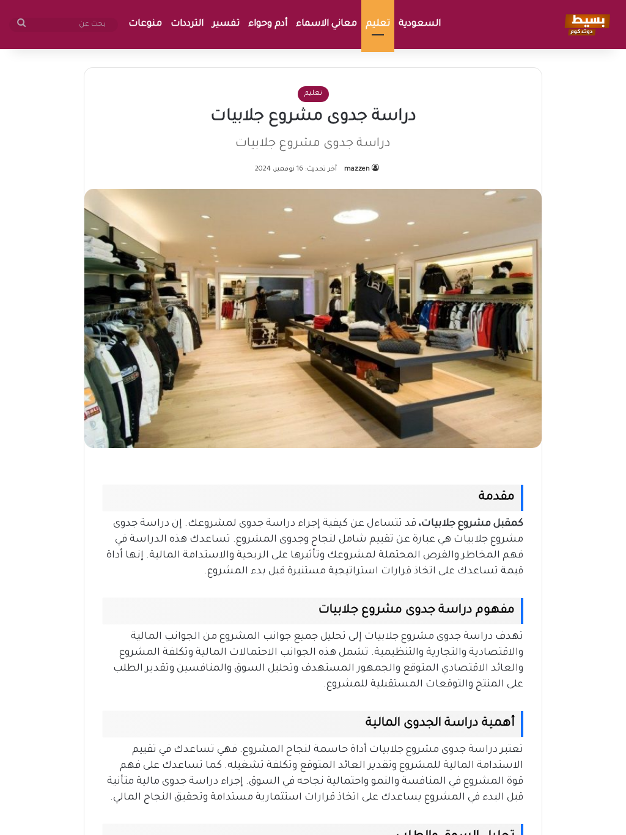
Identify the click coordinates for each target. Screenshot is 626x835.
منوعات (145, 24)
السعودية (420, 24)
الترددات (187, 24)
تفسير (226, 24)
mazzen (357, 169)
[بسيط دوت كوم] (585, 24)
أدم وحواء (267, 24)
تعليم (378, 24)
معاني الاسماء (326, 24)
